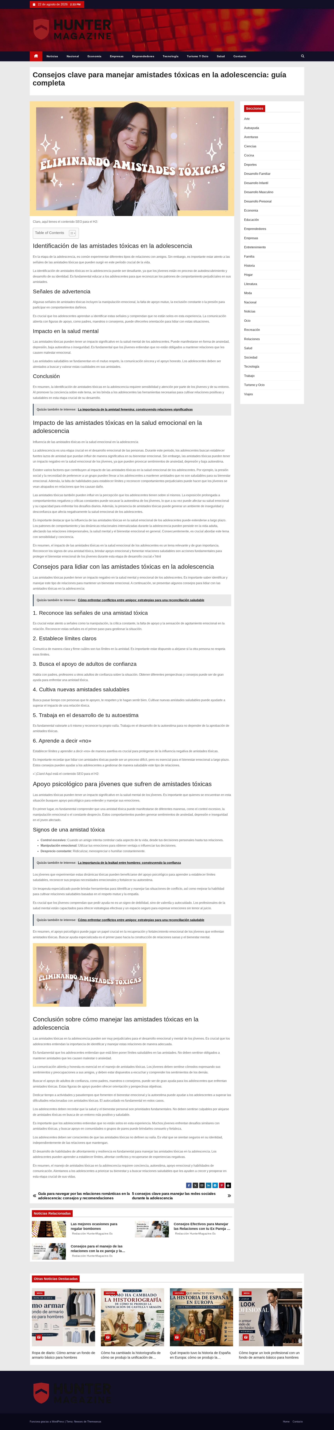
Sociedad (250, 357)
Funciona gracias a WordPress (47, 1421)
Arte (247, 118)
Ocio (247, 320)
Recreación (252, 329)
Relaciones (252, 339)
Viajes (248, 394)
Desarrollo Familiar (257, 173)
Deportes (250, 164)
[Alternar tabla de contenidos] (70, 233)
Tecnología (170, 56)
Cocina (249, 155)
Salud (221, 56)
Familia (249, 256)
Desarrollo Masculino (258, 192)
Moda (248, 293)
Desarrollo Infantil (256, 183)
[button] (302, 56)
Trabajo (249, 375)
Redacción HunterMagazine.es (92, 1233)
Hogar (248, 274)
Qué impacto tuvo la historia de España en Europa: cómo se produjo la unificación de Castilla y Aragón (200, 1357)
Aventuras (251, 137)
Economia (94, 56)
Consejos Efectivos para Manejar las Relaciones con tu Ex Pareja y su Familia (201, 1228)
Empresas (117, 56)
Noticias (52, 56)
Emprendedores (143, 56)
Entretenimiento (255, 247)
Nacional (73, 56)
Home (286, 1421)
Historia (249, 265)
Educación (251, 219)
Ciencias (250, 146)
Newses (78, 1421)
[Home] (36, 56)
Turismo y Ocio (197, 56)
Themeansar (94, 1421)
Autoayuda (251, 128)
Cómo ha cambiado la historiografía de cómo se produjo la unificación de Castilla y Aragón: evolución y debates (131, 1357)
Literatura (250, 284)
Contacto (239, 56)
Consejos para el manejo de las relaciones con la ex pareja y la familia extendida (97, 1251)
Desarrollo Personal (258, 201)
